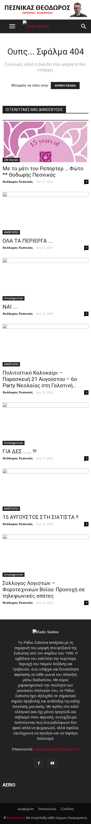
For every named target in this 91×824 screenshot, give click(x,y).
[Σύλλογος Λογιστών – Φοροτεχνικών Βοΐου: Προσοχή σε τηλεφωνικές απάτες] (45, 555)
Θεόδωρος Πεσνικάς (18, 181)
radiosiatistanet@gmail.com (56, 749)
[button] (84, 26)
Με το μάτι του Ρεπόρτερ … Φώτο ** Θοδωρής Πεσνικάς (43, 171)
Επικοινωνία (47, 809)
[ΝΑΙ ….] (45, 279)
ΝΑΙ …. (10, 307)
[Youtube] (52, 763)
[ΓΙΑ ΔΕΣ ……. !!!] (45, 423)
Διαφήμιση (26, 809)
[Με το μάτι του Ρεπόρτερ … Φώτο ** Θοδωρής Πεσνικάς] (45, 141)
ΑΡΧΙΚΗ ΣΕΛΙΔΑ (65, 85)
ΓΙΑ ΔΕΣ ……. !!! (19, 451)
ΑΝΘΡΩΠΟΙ (11, 232)
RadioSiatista (16, 818)
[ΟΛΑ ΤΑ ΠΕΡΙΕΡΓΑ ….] (45, 213)
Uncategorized (13, 298)
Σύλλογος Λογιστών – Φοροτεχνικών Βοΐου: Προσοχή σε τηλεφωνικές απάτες (44, 589)
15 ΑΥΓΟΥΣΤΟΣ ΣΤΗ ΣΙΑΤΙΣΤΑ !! (40, 517)
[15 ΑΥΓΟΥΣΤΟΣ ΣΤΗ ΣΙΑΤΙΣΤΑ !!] (45, 489)
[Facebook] (39, 763)
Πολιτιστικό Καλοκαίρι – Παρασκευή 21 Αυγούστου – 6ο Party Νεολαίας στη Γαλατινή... (40, 379)
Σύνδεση (67, 809)
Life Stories (11, 160)
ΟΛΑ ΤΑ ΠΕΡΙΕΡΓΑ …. (28, 241)
